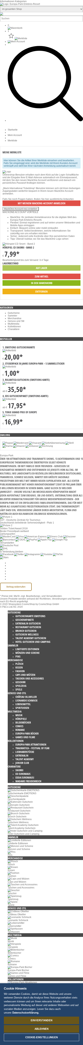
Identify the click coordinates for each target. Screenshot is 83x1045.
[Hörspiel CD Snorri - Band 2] (19, 244)
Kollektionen (14, 326)
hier (47, 199)
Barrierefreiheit (15, 579)
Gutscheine (14, 313)
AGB (10, 565)
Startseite (13, 129)
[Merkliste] (17, 38)
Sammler (12, 315)
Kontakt (12, 576)
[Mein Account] (16, 41)
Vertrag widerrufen (15, 586)
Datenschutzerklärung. (25, 1012)
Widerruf (12, 571)
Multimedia (13, 323)
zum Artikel (41, 276)
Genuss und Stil (16, 321)
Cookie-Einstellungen (19, 563)
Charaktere (13, 329)
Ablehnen (41, 1028)
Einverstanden (41, 1020)
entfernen (41, 291)
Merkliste (12, 140)
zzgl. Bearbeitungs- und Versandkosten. (41, 596)
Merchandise (14, 318)
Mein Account (15, 135)
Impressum (13, 573)
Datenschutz (14, 568)
